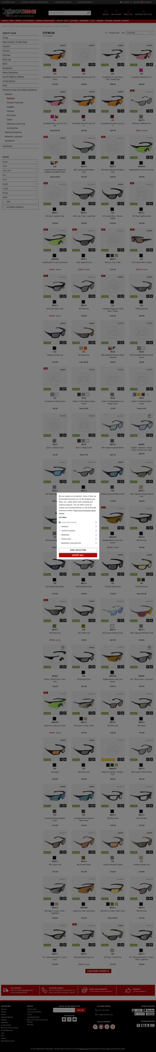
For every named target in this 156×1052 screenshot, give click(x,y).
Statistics (64, 526)
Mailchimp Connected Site (71, 543)
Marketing (65, 534)
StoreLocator (66, 539)
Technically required (68, 522)
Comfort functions (68, 530)
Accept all (78, 555)
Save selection (78, 550)
